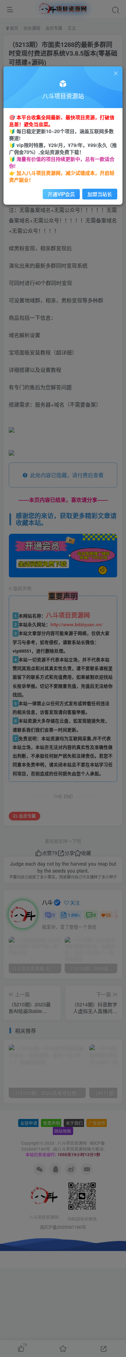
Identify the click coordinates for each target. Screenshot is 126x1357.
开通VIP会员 (61, 193)
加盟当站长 (100, 193)
